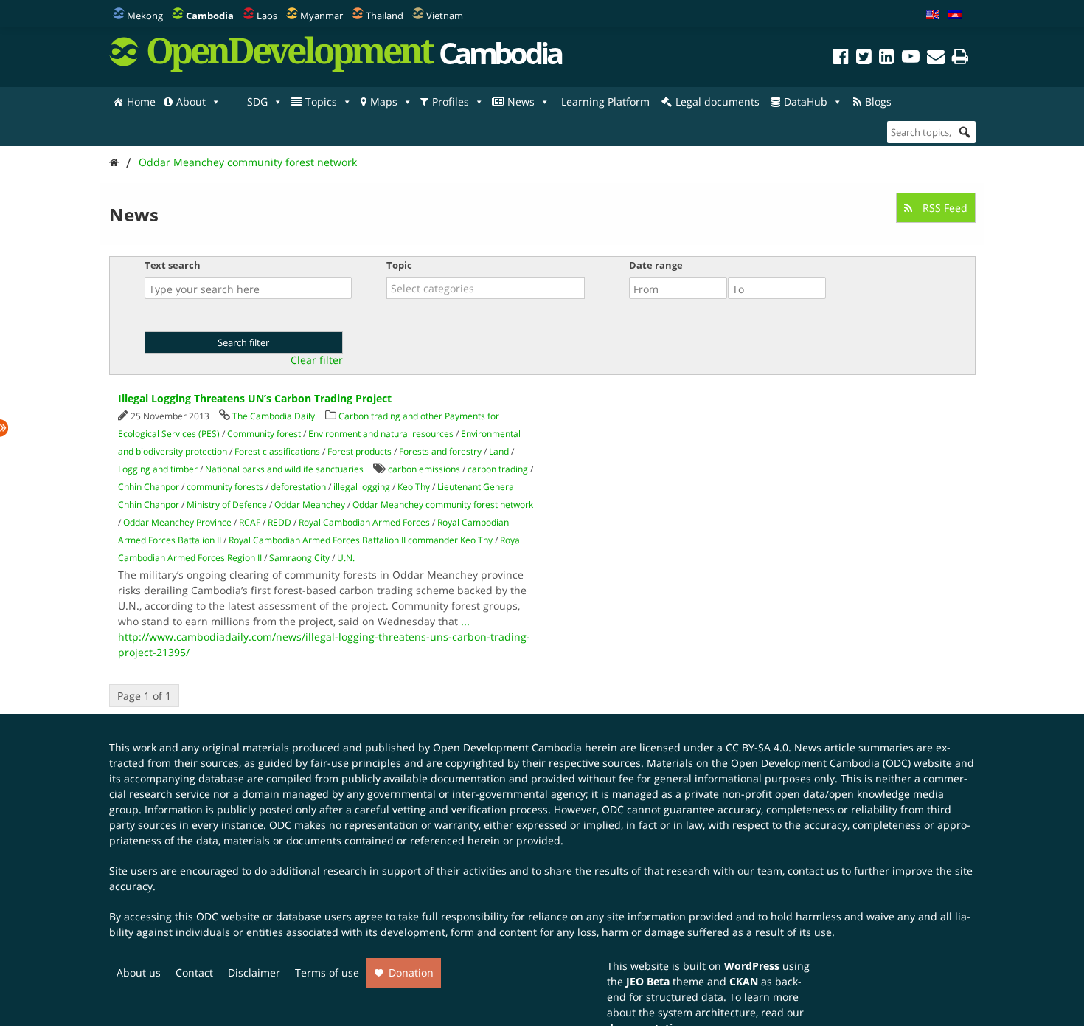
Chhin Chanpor (148, 487)
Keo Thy (413, 487)
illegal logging (361, 487)
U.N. (346, 557)
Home (141, 101)
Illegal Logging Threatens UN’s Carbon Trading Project (255, 398)
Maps (383, 101)
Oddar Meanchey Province (177, 522)
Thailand (384, 15)
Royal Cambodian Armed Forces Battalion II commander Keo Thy (361, 540)
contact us (813, 871)
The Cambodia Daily (273, 416)
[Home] (114, 162)
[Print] (960, 59)
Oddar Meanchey (309, 504)
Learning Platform (605, 101)
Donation (411, 972)
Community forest (264, 433)
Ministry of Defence (227, 504)
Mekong (145, 15)
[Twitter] (864, 59)
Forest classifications (277, 451)
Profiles (450, 101)
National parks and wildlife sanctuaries (284, 469)
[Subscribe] (936, 59)
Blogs (878, 101)
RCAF (249, 522)
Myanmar (321, 15)
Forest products (359, 451)
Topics (321, 101)
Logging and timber (158, 469)
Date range (656, 265)
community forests (225, 487)
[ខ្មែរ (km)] (955, 15)
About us (139, 972)
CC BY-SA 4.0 (757, 747)
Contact (194, 972)
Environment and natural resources (381, 433)
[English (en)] (932, 15)
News (521, 101)
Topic (399, 265)
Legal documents (717, 101)
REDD (279, 522)
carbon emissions (424, 469)
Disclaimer (254, 972)
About (191, 101)
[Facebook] (841, 59)
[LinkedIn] (886, 59)
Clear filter (317, 360)
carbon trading (498, 469)
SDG (257, 101)
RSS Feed (943, 208)
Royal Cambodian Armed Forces (364, 522)
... (465, 621)
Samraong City (299, 557)
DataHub (805, 101)
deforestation (298, 487)
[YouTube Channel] (911, 59)
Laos (267, 15)
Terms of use (327, 972)
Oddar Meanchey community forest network (248, 162)
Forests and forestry (440, 451)
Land (499, 451)
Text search (173, 265)
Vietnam (444, 15)
